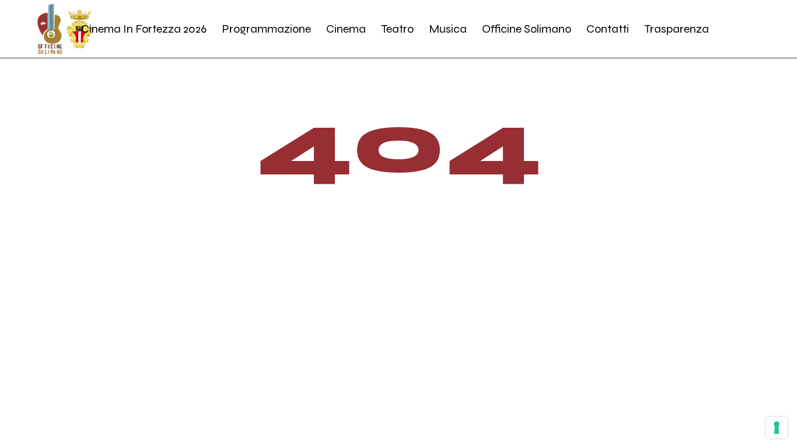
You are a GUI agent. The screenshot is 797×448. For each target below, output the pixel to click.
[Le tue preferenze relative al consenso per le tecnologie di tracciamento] (776, 427)
